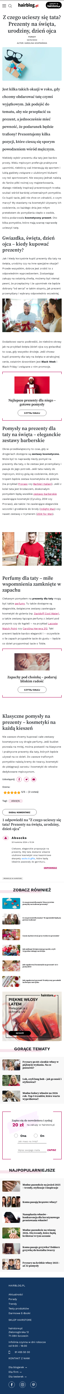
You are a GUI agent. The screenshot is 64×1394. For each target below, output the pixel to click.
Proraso (23, 483)
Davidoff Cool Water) (46, 613)
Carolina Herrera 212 (35, 628)
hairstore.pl (16, 1328)
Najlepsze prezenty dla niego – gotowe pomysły (32, 402)
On (42, 1136)
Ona (23, 1136)
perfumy (20, 603)
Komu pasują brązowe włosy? (40, 1202)
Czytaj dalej (32, 413)
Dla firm (13, 1371)
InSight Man (47, 508)
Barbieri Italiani (42, 483)
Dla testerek (16, 1376)
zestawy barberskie (45, 493)
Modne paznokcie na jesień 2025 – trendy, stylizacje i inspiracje (41, 1186)
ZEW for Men (45, 513)
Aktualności (16, 1294)
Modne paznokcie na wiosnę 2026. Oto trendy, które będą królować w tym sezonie (39, 1233)
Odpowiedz (50, 868)
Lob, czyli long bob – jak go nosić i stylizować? (42, 1080)
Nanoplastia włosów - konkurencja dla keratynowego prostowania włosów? (41, 1217)
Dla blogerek (16, 1367)
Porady (32, 37)
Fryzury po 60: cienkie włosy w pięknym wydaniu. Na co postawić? (41, 1064)
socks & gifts (28, 858)
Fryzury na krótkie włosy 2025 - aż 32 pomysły (41, 1264)
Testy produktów (19, 1308)
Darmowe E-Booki (19, 1313)
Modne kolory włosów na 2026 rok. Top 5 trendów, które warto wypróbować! (41, 1096)
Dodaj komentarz (19, 812)
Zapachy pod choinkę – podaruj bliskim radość (32, 679)
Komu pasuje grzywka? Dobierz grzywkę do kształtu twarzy (41, 1248)
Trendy (13, 1303)
